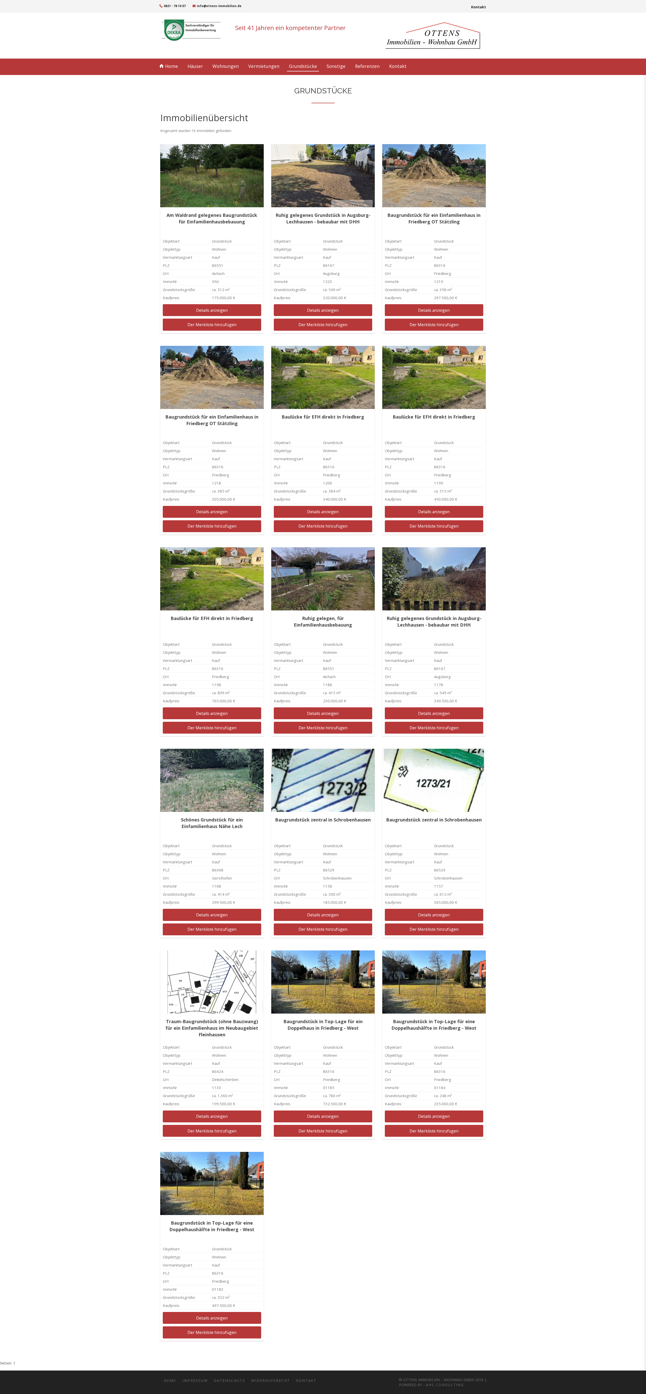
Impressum (195, 1380)
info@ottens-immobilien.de (218, 6)
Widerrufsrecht (270, 1380)
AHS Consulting (445, 1384)
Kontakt (478, 7)
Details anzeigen (212, 310)
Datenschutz (229, 1380)
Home (167, 1380)
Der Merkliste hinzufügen (211, 324)
